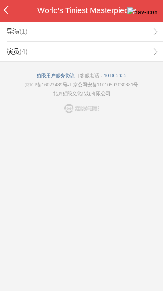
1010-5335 (115, 75)
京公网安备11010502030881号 (105, 84)
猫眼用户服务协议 (56, 75)
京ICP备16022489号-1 (48, 84)
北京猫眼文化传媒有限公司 (81, 93)
